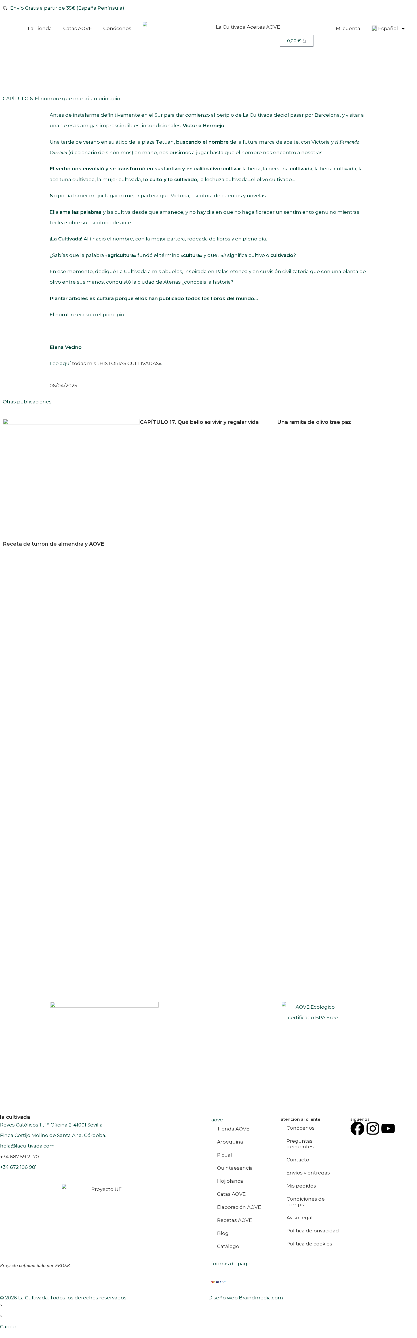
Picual (224, 1155)
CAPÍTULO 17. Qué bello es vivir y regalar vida (199, 422)
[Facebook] (357, 1128)
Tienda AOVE (233, 1129)
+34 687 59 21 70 (19, 1156)
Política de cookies (309, 1244)
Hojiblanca (230, 1181)
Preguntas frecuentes (300, 1143)
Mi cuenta (348, 28)
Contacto (298, 1160)
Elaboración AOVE (239, 1207)
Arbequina (230, 1142)
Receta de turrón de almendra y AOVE (53, 544)
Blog (223, 1233)
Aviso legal (300, 1217)
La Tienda (40, 28)
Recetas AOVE (234, 1220)
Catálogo (228, 1246)
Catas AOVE (77, 28)
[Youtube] (388, 1128)
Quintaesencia (235, 1168)
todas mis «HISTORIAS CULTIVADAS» (116, 363)
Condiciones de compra (306, 1201)
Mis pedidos (301, 1186)
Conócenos (117, 28)
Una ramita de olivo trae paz (314, 422)
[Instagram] (373, 1128)
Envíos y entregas (308, 1173)
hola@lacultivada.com (27, 1146)
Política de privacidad (313, 1231)
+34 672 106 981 (18, 1167)
